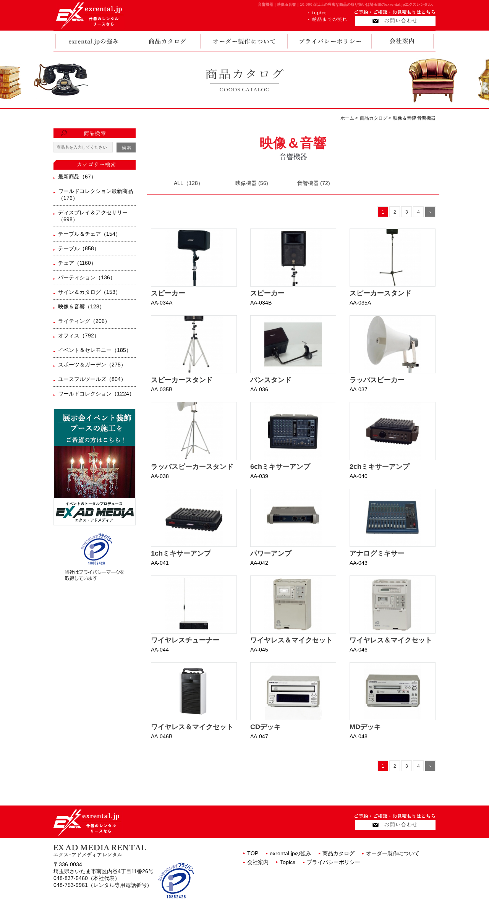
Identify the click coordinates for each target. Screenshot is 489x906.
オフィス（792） (78, 335)
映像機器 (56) (251, 183)
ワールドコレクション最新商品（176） (95, 194)
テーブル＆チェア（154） (89, 234)
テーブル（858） (78, 248)
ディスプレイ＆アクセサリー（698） (93, 215)
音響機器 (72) (313, 183)
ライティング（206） (84, 321)
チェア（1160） (77, 263)
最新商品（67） (77, 176)
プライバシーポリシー (333, 862)
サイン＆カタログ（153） (89, 292)
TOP (252, 853)
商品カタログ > (375, 118)
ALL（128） (188, 183)
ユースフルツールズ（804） (92, 379)
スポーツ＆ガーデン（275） (92, 364)
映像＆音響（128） (81, 306)
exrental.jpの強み (290, 853)
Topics (287, 862)
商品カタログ (338, 853)
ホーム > (349, 118)
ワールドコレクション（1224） (96, 394)
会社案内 (258, 862)
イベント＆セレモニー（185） (94, 350)
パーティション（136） (86, 277)
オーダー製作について (392, 853)
